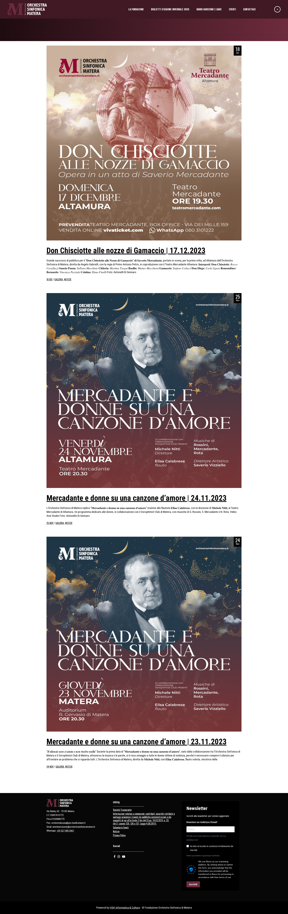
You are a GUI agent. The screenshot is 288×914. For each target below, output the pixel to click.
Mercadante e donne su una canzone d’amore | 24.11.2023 (136, 498)
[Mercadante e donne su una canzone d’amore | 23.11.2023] (144, 634)
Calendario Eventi (121, 827)
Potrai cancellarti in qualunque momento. (203, 856)
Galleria (58, 279)
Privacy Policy (119, 835)
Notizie (67, 279)
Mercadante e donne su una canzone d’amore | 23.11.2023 (136, 741)
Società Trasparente (122, 810)
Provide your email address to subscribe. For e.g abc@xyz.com (206, 838)
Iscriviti (193, 884)
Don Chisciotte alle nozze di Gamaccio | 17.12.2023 (125, 250)
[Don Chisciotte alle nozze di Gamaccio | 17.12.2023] (144, 143)
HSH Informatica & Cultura (125, 907)
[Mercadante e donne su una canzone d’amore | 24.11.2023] (144, 390)
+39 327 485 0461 (65, 830)
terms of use (225, 877)
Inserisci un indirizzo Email (201, 822)
